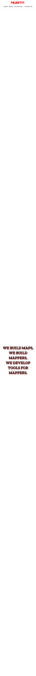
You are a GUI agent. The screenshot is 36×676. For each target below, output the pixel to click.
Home (6, 6)
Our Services (18, 6)
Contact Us (28, 6)
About (11, 6)
